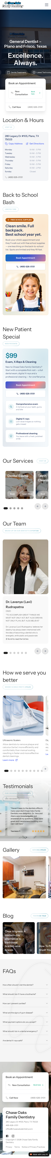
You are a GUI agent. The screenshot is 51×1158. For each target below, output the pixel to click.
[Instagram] (13, 1136)
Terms (17, 1147)
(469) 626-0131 (27, 266)
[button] (46, 4)
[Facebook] (7, 1136)
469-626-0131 (12, 1125)
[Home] (13, 5)
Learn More (28, 494)
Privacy (9, 1147)
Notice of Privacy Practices (33, 1147)
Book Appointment (25, 258)
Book (12, 494)
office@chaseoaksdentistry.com (19, 1129)
